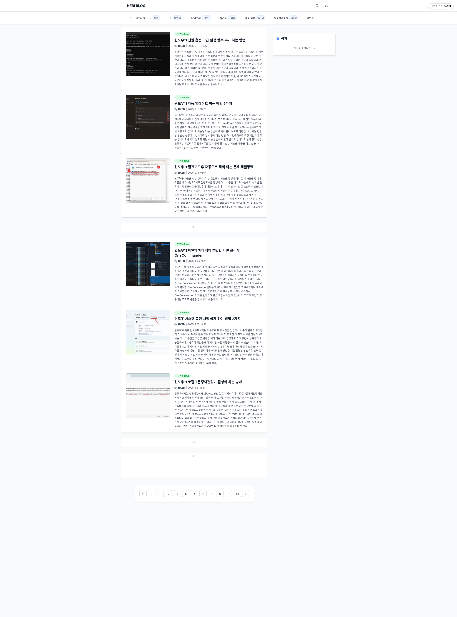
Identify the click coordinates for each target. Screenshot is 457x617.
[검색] (317, 6)
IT (175, 17)
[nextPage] (245, 493)
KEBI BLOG (136, 6)
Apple (227, 17)
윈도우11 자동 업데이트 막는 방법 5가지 (203, 103)
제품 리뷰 (254, 17)
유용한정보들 (285, 17)
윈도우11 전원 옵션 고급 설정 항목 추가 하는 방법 (209, 40)
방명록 (310, 17)
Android (200, 17)
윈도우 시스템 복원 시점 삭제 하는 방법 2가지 (207, 319)
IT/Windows (183, 34)
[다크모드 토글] (326, 6)
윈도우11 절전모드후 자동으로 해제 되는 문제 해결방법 (213, 167)
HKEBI (181, 45)
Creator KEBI (147, 17)
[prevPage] (143, 493)
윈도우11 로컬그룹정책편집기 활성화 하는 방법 (208, 382)
